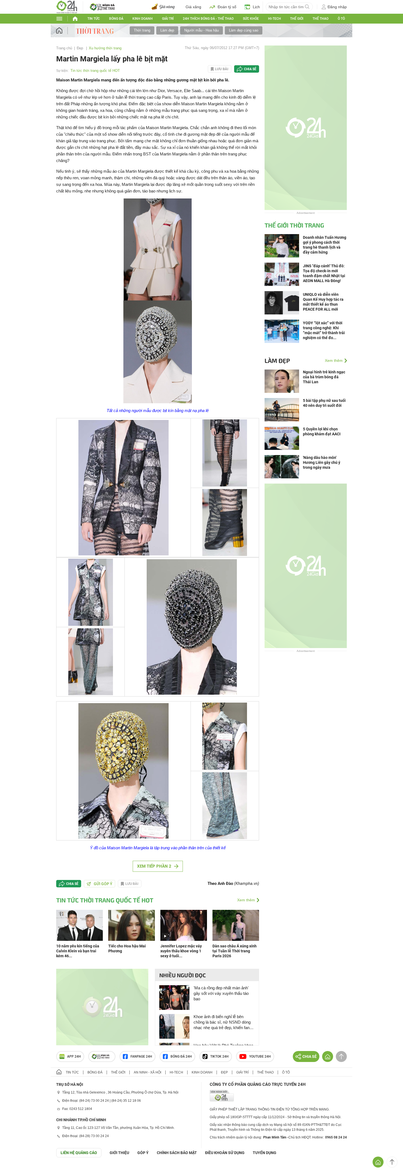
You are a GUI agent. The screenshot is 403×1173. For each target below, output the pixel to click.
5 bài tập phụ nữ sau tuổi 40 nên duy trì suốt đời (324, 403)
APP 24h (74, 1056)
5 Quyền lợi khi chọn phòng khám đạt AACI (321, 431)
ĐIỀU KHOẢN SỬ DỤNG (225, 1153)
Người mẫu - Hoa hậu (201, 30)
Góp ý (143, 1153)
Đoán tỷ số (227, 7)
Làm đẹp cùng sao (243, 30)
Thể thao (320, 19)
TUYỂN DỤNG (264, 1153)
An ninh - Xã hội (147, 1072)
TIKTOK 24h (219, 1056)
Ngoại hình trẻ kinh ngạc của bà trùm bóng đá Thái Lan (324, 377)
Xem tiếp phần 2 (154, 866)
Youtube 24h (260, 1056)
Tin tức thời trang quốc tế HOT (95, 71)
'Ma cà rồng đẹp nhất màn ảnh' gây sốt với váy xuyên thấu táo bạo (221, 993)
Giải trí (168, 19)
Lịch (256, 7)
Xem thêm (246, 900)
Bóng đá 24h (181, 1056)
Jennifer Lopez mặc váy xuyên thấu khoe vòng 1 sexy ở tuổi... (181, 951)
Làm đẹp (167, 30)
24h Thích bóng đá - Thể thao (208, 19)
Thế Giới (296, 19)
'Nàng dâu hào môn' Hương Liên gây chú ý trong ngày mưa (321, 462)
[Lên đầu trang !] (392, 1162)
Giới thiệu (119, 1153)
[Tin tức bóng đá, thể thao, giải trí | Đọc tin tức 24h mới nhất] (66, 6)
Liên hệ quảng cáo (79, 1153)
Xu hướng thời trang (105, 48)
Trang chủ (64, 48)
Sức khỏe (251, 19)
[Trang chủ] (64, 30)
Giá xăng (193, 7)
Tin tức (93, 19)
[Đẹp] (95, 30)
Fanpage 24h (141, 1056)
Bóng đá (116, 19)
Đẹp (80, 48)
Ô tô (341, 19)
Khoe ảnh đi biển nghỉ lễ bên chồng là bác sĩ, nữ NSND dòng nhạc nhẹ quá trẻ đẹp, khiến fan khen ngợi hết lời (222, 1022)
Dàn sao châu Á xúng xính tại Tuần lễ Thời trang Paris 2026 (234, 951)
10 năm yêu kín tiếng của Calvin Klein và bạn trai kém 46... (77, 951)
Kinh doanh (142, 19)
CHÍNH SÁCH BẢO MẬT (177, 1153)
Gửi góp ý (103, 884)
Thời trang (142, 30)
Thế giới (118, 1072)
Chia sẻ (250, 69)
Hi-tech (274, 19)
